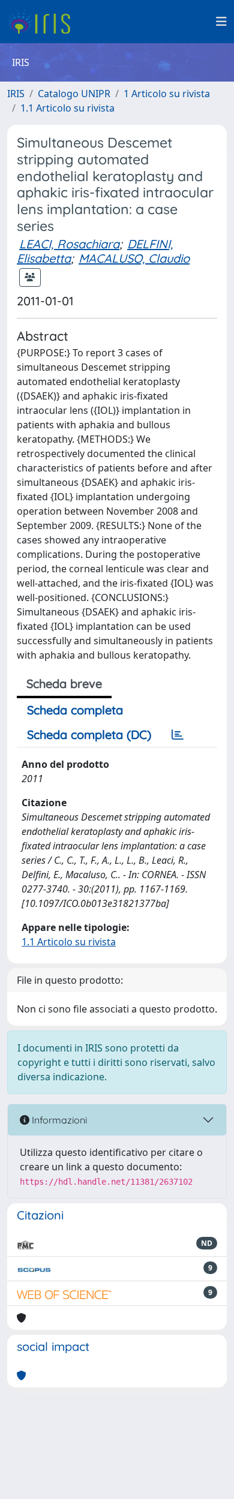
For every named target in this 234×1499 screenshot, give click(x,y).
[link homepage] (43, 21)
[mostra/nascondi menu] (221, 22)
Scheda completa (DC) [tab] (89, 734)
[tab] (177, 734)
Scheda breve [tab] (64, 683)
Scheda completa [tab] (75, 709)
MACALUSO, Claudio (134, 258)
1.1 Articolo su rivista (67, 108)
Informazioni (58, 1120)
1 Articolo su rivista (167, 93)
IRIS (16, 93)
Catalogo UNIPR (74, 93)
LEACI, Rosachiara (69, 243)
